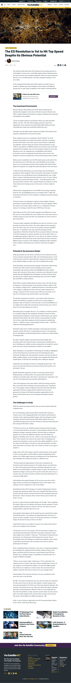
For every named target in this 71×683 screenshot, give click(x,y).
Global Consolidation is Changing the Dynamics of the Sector (60, 614)
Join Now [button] (50, 645)
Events (55, 4)
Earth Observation (10, 48)
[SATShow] (30, 1)
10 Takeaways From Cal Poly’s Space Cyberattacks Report (26, 614)
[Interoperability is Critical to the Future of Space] (10, 625)
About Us (30, 657)
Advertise (61, 4)
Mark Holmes (16, 61)
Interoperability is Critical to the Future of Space (26, 624)
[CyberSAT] (46, 1)
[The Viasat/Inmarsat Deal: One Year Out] (10, 635)
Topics (8, 4)
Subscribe (66, 4)
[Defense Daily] (53, 1)
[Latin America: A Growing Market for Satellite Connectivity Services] (44, 625)
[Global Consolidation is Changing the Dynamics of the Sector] (44, 614)
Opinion (14, 4)
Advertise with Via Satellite (34, 658)
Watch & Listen (21, 4)
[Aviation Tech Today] (64, 1)
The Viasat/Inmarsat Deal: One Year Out (26, 634)
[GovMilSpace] (38, 1)
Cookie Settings (31, 662)
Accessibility (31, 668)
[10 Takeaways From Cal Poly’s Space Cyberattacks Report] (10, 614)
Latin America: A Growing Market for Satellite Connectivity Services (59, 624)
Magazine (50, 4)
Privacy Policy (31, 663)
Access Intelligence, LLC (32, 679)
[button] (2, 5)
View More (53, 96)
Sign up (61, 666)
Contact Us (30, 660)
